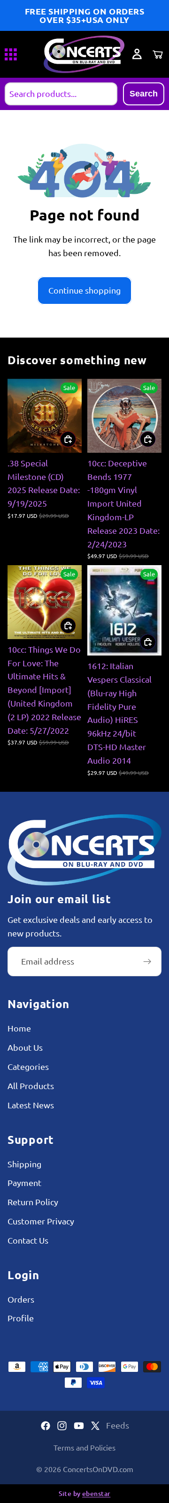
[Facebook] (45, 1425)
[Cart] (157, 54)
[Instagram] (62, 1425)
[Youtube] (78, 1425)
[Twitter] (95, 1425)
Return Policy (33, 1202)
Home (19, 1028)
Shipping (24, 1163)
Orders (21, 1299)
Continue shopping (84, 290)
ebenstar (96, 1493)
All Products (31, 1085)
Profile (21, 1318)
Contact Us (28, 1240)
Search (144, 93)
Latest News (31, 1105)
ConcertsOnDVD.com (98, 1469)
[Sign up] (147, 962)
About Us (25, 1047)
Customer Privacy (41, 1221)
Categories (28, 1066)
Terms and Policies (84, 1447)
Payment (24, 1182)
